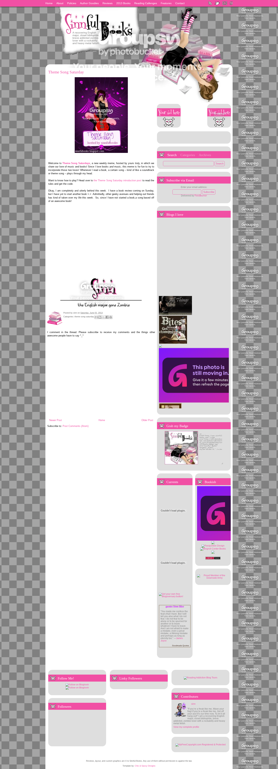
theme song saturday (84, 317)
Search (172, 155)
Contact (180, 3)
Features (166, 3)
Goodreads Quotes (180, 645)
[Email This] (96, 317)
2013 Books (123, 3)
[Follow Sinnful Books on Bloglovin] (77, 684)
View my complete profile (186, 727)
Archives (205, 155)
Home (49, 3)
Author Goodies (89, 3)
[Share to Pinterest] (111, 317)
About (59, 3)
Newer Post (55, 420)
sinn (75, 313)
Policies (71, 3)
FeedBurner (201, 195)
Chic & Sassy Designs (145, 766)
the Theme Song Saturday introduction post (117, 180)
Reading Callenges (145, 3)
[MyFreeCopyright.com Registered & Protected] (200, 744)
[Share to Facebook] (107, 317)
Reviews (108, 3)
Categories (187, 155)
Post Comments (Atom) (76, 426)
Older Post (147, 420)
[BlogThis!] (100, 317)
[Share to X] (103, 317)
